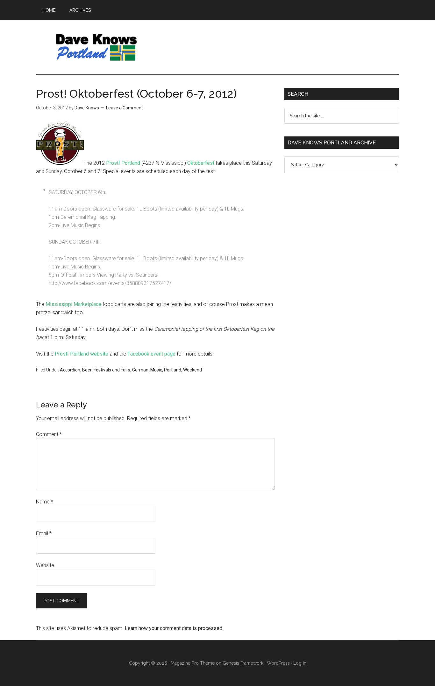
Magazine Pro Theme (193, 663)
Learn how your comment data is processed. (174, 628)
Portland (172, 369)
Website (45, 565)
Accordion (70, 369)
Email (44, 533)
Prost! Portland (123, 163)
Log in (299, 663)
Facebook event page (151, 354)
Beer (87, 369)
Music (156, 369)
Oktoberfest (200, 163)
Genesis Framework (243, 663)
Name (44, 502)
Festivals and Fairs (112, 369)
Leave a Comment (124, 107)
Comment (49, 434)
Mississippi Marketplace (73, 304)
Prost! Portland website (81, 354)
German (140, 369)
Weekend (192, 369)
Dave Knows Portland (96, 47)
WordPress (278, 663)
